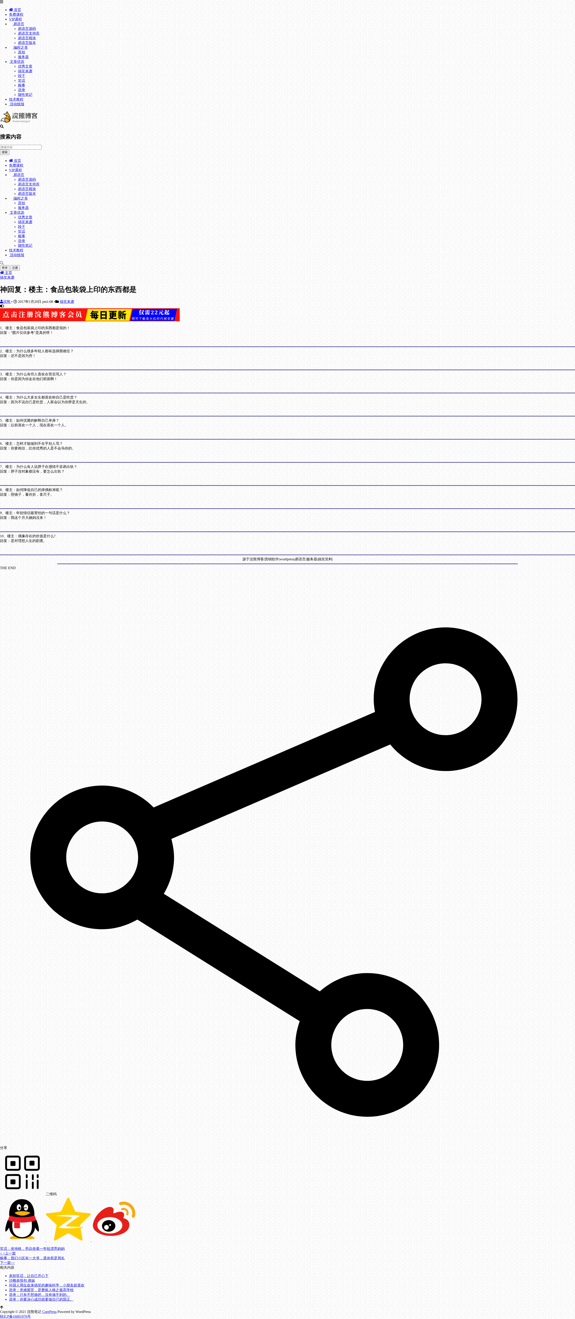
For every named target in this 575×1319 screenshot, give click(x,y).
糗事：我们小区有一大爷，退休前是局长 (32, 1258)
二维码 (51, 1194)
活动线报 (16, 104)
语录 (21, 90)
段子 (21, 76)
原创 (21, 52)
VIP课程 (15, 19)
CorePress (49, 1312)
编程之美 (20, 47)
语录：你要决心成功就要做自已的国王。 (41, 1299)
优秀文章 (25, 66)
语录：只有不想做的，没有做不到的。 (39, 1295)
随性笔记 (25, 95)
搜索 (5, 152)
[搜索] (287, 263)
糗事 (21, 85)
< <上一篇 (8, 1253)
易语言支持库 (29, 33)
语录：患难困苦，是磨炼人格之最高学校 (41, 1290)
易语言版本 (27, 43)
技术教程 (16, 99)
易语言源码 (27, 29)
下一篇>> (7, 1263)
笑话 (21, 80)
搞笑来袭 (25, 71)
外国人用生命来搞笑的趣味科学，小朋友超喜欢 (46, 1285)
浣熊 (7, 302)
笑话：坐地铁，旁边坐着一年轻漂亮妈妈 (32, 1249)
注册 (15, 267)
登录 (5, 267)
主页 (8, 273)
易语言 (18, 24)
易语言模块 (27, 38)
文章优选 (16, 62)
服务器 (23, 57)
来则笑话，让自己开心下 (29, 1276)
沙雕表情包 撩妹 (22, 1280)
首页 (17, 10)
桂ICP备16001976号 (15, 1316)
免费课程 (16, 14)
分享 (3, 1148)
